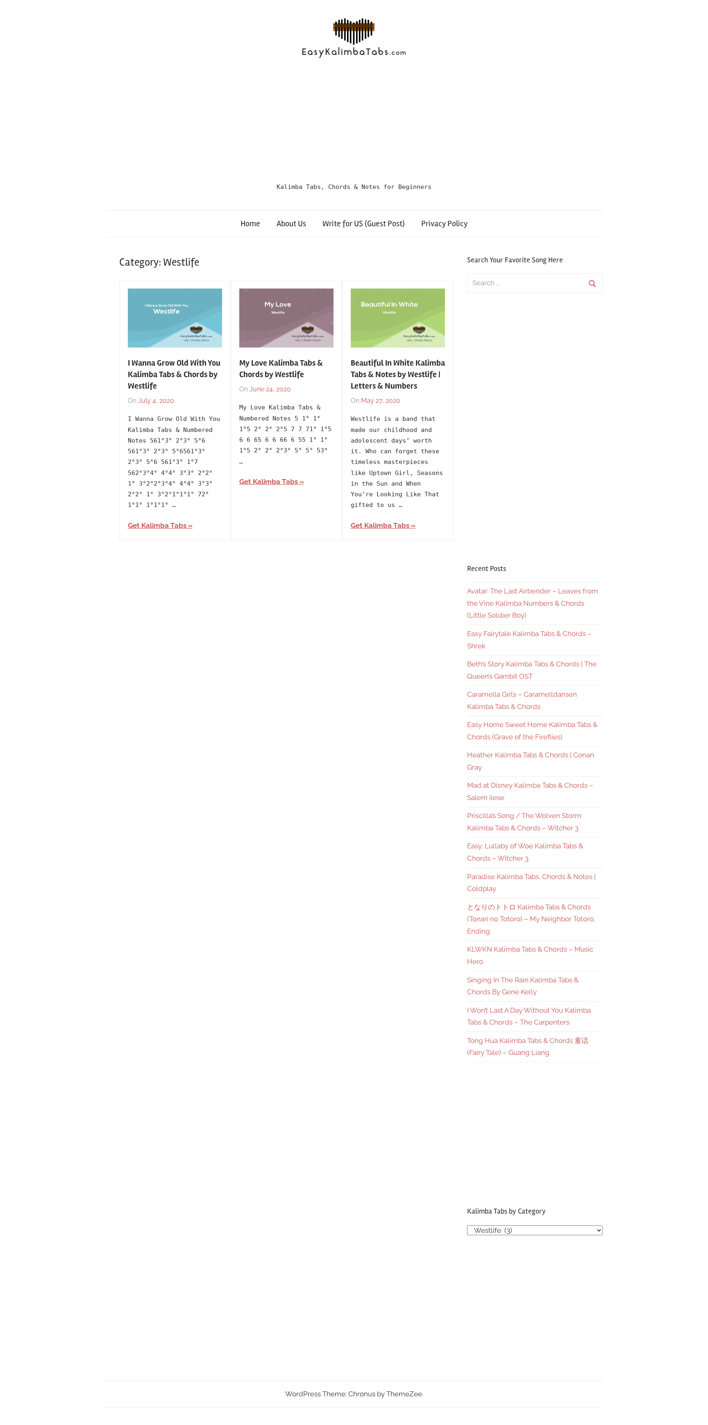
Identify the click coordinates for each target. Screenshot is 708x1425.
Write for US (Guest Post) (363, 223)
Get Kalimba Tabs (157, 525)
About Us (291, 223)
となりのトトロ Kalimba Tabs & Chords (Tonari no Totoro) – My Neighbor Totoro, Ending (531, 919)
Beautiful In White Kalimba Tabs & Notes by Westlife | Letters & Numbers (398, 374)
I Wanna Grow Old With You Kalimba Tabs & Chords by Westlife (174, 374)
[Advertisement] (354, 123)
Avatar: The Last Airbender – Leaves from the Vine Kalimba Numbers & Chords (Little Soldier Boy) (532, 603)
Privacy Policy (444, 223)
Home (250, 223)
